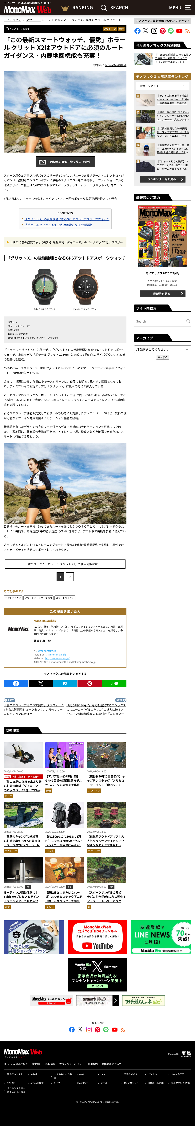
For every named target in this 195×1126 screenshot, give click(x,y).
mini (103, 1074)
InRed (33, 1074)
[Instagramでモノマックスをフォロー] (154, 33)
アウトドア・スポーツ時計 (38, 597)
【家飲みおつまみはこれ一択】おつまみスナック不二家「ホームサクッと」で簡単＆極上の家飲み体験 (63, 898)
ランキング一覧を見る (161, 179)
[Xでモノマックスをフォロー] (146, 33)
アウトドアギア (13, 597)
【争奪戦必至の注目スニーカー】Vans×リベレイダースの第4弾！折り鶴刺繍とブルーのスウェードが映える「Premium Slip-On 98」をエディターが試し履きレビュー (173, 148)
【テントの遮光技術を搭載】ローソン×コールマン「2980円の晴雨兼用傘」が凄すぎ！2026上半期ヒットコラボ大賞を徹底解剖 (173, 99)
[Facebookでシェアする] (16, 683)
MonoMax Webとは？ (16, 1064)
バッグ (8, 796)
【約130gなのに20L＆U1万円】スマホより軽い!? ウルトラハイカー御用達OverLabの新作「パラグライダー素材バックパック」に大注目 (64, 844)
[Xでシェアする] (41, 683)
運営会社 (37, 1064)
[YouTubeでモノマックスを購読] (179, 33)
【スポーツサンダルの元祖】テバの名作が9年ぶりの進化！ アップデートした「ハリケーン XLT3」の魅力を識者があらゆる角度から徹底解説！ (106, 900)
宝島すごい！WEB (180, 1082)
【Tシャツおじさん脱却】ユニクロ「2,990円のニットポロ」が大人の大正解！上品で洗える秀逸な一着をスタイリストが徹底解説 (173, 165)
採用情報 (50, 1064)
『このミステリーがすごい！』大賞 (16, 1090)
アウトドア (110, 29)
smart (104, 1082)
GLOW (57, 1082)
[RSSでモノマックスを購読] (123, 1030)
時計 (121, 29)
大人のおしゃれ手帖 (63, 1075)
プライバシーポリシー (71, 1064)
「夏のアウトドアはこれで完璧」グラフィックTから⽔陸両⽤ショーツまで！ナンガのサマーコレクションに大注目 (34, 709)
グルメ (50, 907)
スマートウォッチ (65, 597)
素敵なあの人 (131, 1074)
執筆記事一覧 (42, 641)
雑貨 (7, 907)
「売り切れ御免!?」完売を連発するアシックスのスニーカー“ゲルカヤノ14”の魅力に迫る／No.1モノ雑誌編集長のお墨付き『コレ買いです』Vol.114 (96, 709)
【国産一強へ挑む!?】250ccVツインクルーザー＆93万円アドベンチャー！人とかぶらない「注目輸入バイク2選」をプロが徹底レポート (173, 115)
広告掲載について (111, 1064)
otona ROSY (177, 1074)
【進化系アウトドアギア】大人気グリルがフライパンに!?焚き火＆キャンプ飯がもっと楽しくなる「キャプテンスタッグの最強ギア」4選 (105, 844)
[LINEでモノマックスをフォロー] (171, 33)
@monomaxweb (47, 650)
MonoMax (82, 1082)
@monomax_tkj (57, 654)
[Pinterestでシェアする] (90, 683)
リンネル (152, 1074)
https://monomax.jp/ (57, 658)
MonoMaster (131, 1082)
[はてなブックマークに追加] (65, 683)
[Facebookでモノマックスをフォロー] (137, 33)
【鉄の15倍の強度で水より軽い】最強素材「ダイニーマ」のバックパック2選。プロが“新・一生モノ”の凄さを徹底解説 (65, 242)
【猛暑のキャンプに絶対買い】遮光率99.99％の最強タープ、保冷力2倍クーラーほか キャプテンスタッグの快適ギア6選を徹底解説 (23, 844)
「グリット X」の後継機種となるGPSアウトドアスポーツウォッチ (67, 219)
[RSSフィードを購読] (188, 33)
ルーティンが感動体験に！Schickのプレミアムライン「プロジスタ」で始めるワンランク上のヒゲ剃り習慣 (22, 898)
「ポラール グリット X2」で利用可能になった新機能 (58, 225)
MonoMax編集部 (45, 621)
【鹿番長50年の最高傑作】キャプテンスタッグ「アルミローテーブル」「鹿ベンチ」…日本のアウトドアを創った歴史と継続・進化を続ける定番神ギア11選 (106, 787)
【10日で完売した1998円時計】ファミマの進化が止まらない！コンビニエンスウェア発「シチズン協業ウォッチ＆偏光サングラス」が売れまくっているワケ (173, 132)
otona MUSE (37, 1082)
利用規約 (93, 1064)
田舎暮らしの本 (156, 1082)
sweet (80, 1074)
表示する (163, 357)
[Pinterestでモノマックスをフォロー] (163, 33)
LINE (114, 683)
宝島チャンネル (15, 1074)
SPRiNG (11, 1082)
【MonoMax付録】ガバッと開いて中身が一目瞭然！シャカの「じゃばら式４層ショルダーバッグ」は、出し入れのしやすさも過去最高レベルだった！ (173, 58)
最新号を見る (161, 294)
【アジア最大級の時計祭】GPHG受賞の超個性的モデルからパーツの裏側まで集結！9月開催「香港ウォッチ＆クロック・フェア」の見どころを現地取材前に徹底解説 (64, 787)
